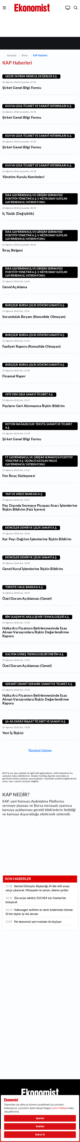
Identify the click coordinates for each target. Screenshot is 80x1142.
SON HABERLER (18, 879)
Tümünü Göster (40, 751)
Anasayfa (11, 55)
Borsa (25, 55)
